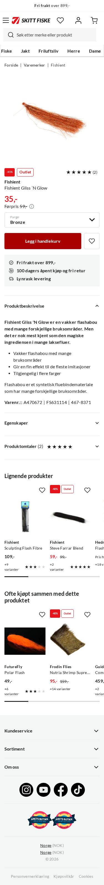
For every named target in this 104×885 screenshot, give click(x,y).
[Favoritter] (60, 20)
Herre (73, 50)
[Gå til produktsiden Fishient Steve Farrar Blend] (70, 516)
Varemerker (34, 65)
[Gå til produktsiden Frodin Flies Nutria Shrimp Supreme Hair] (70, 641)
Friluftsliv (49, 50)
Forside (11, 65)
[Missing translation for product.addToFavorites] (92, 241)
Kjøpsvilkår (64, 876)
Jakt (25, 50)
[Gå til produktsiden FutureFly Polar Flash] (24, 641)
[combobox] (49, 34)
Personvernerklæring (30, 876)
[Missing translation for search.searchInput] (8, 35)
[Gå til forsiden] (31, 20)
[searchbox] (55, 34)
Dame (95, 50)
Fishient (58, 65)
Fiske (6, 50)
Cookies (86, 876)
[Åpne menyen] (6, 20)
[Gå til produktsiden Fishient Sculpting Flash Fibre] (24, 516)
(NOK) (52, 845)
